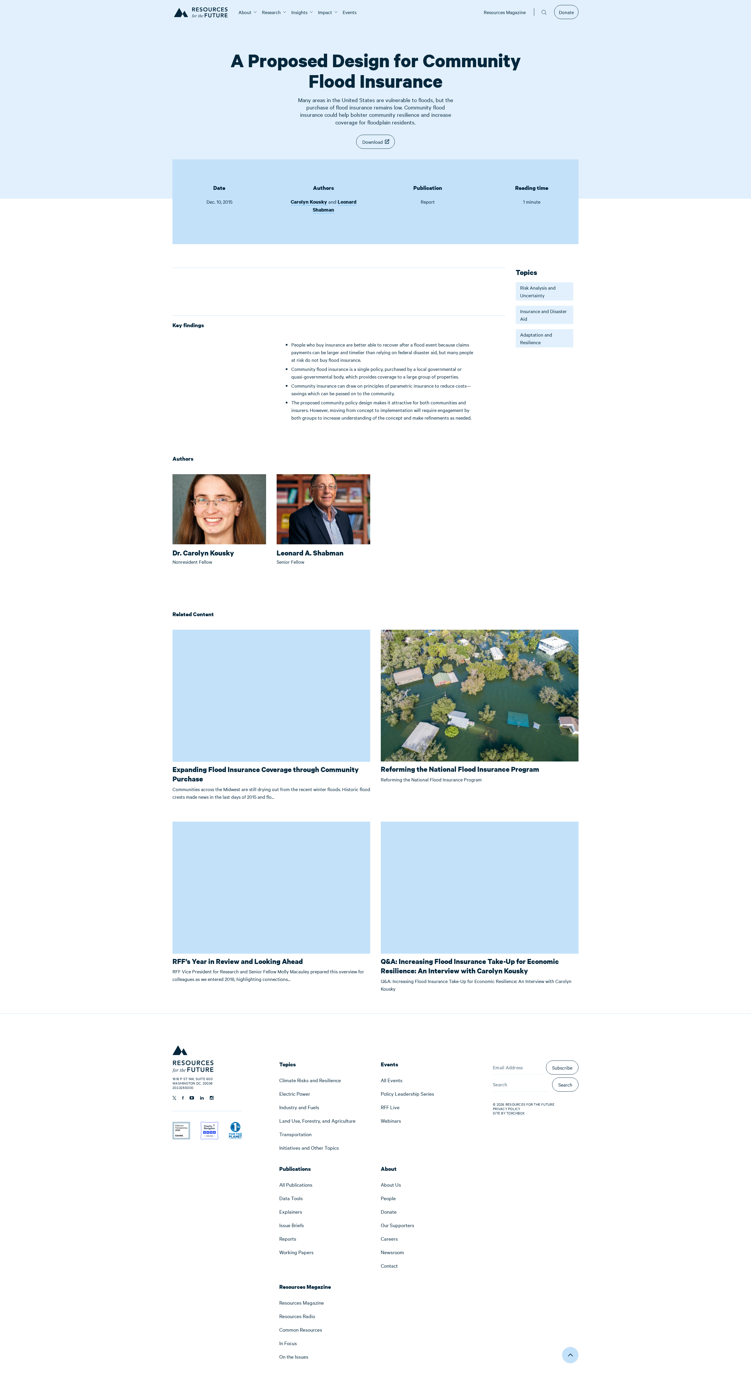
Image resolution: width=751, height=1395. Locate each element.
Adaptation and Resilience (536, 338)
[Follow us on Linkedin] (202, 1098)
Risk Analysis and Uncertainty (538, 291)
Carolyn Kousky (309, 201)
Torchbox (515, 1113)
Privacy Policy (506, 1108)
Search (565, 1084)
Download (372, 142)
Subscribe (562, 1067)
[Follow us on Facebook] (183, 1098)
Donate (566, 12)
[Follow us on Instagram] (212, 1098)
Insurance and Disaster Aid (543, 315)
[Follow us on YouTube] (192, 1098)
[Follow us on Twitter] (174, 1098)
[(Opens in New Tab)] (181, 1125)
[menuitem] (245, 12)
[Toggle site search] (544, 12)
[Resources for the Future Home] (202, 12)
